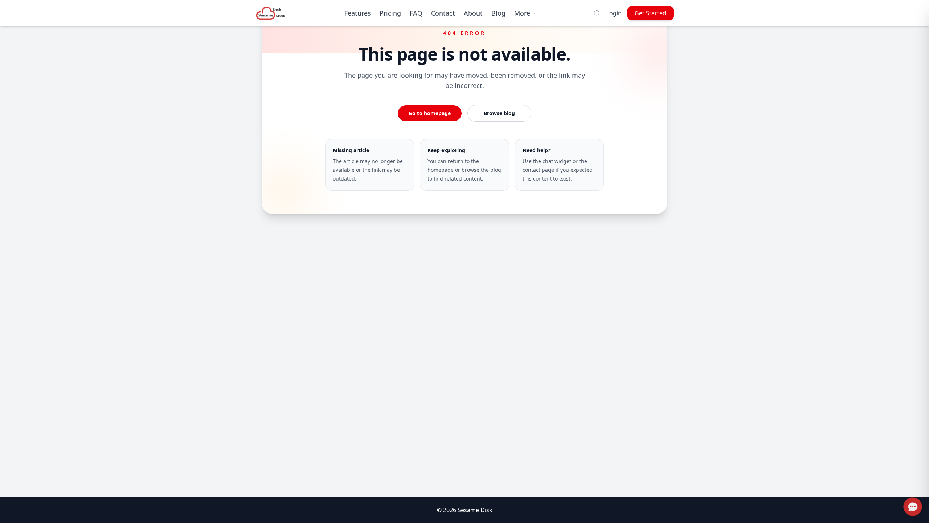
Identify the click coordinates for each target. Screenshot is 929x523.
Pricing (390, 13)
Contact (443, 13)
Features (357, 13)
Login (614, 13)
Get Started (650, 13)
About (473, 13)
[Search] (597, 13)
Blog (498, 13)
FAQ (416, 13)
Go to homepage (430, 113)
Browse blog (499, 113)
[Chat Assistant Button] (913, 507)
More (522, 13)
